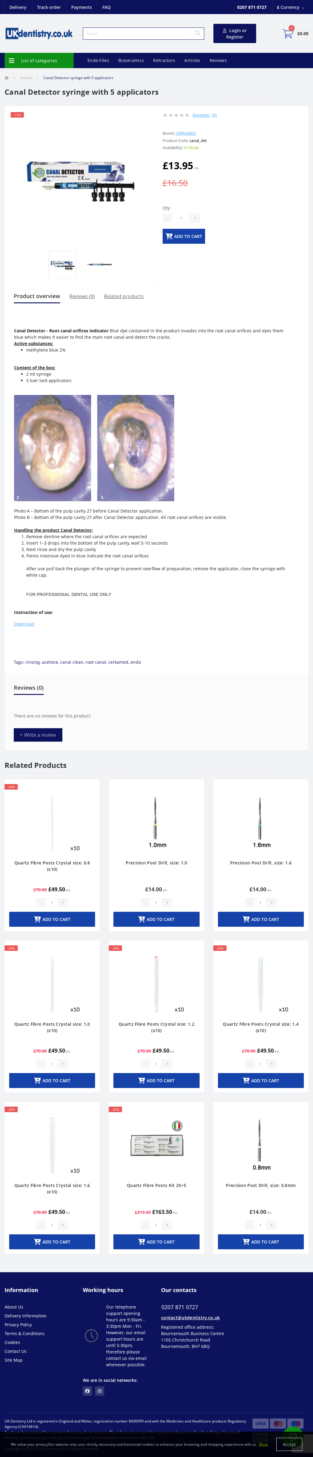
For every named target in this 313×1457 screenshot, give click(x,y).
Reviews (218, 60)
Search (26, 77)
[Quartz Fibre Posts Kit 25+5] (156, 1145)
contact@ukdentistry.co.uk (190, 1317)
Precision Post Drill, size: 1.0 (156, 863)
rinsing (32, 662)
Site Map (14, 1360)
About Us (14, 1307)
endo (136, 662)
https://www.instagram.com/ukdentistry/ (99, 1391)
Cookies (12, 1342)
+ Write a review (38, 735)
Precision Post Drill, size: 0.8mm (261, 1185)
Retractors (164, 60)
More (263, 1444)
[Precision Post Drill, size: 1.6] (260, 822)
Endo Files (98, 60)
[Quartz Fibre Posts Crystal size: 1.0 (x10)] (52, 984)
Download (24, 624)
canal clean (71, 662)
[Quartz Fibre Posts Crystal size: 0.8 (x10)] (52, 822)
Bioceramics (131, 60)
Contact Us (16, 1351)
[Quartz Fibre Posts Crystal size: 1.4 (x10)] (260, 984)
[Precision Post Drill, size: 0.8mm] (260, 1145)
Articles (192, 60)
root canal (96, 662)
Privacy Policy (18, 1324)
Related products (124, 296)
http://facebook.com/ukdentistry (87, 1391)
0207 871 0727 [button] (179, 1307)
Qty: (167, 208)
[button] (252, 7)
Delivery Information (25, 1316)
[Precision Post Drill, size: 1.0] (156, 822)
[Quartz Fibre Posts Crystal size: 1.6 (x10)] (52, 1145)
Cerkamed (185, 133)
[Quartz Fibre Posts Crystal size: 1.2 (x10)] (156, 984)
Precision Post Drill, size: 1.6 (261, 863)
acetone (50, 662)
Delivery (18, 7)
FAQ (106, 7)
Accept (289, 1444)
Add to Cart (188, 236)
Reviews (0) (82, 296)
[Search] (197, 33)
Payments (81, 7)
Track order (49, 7)
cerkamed (118, 662)
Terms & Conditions (25, 1333)
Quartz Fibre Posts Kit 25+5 (156, 1185)
